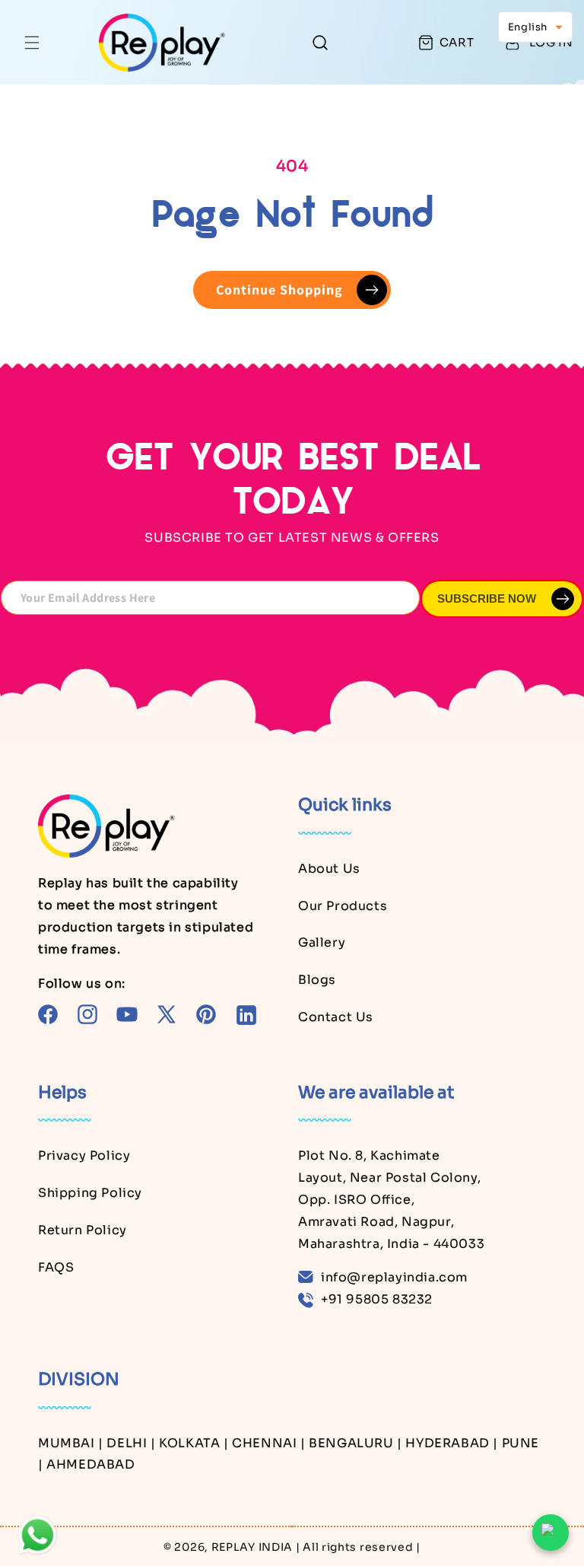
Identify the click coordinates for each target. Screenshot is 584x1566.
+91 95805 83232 (377, 1299)
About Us (329, 869)
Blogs (317, 980)
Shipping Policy (90, 1193)
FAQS (56, 1267)
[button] (32, 42)
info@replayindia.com (394, 1277)
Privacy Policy (84, 1155)
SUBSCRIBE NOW (486, 598)
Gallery (321, 942)
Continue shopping (279, 289)
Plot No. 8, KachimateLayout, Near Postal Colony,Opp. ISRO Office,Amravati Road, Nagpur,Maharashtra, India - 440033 (391, 1199)
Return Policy (82, 1230)
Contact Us (335, 1017)
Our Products (342, 906)
